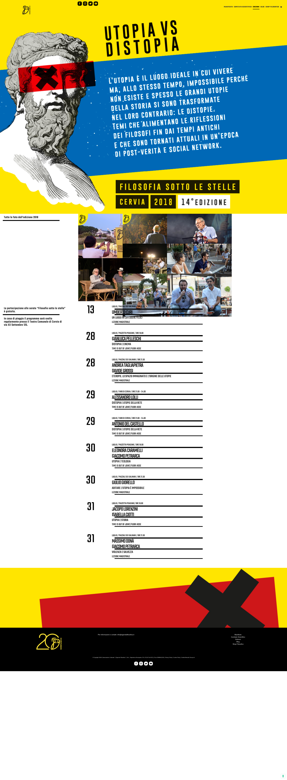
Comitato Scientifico (238, 637)
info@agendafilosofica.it (125, 635)
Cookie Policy (176, 657)
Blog (238, 642)
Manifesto (238, 635)
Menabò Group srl (190, 657)
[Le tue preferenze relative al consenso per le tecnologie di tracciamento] (283, 776)
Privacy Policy (168, 657)
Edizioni (238, 639)
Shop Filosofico (238, 644)
